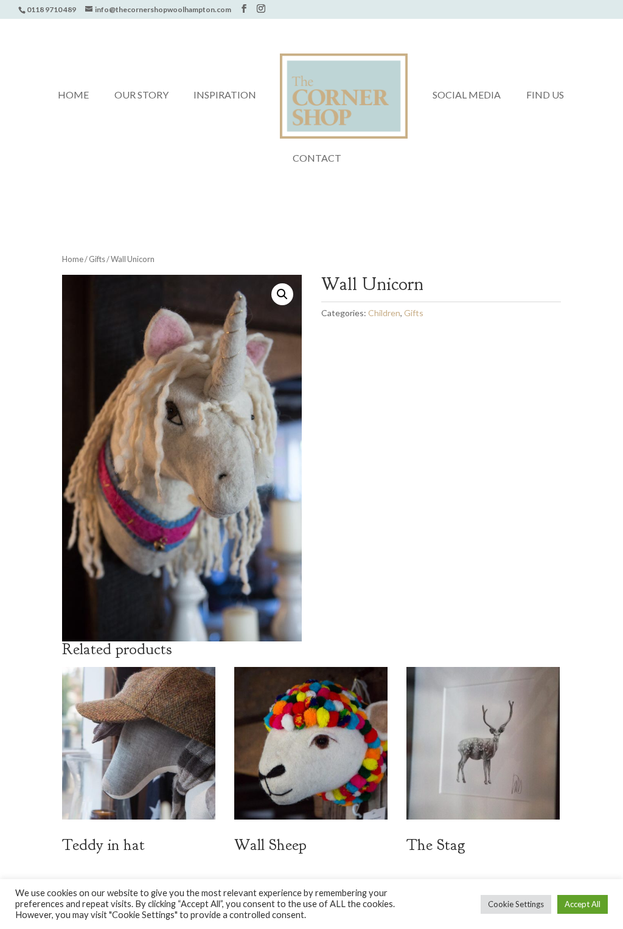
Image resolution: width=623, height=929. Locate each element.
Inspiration (224, 95)
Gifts (97, 259)
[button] (282, 294)
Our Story (141, 95)
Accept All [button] (582, 904)
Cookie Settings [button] (516, 904)
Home (73, 95)
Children (384, 313)
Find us (545, 95)
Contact (317, 159)
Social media (467, 95)
